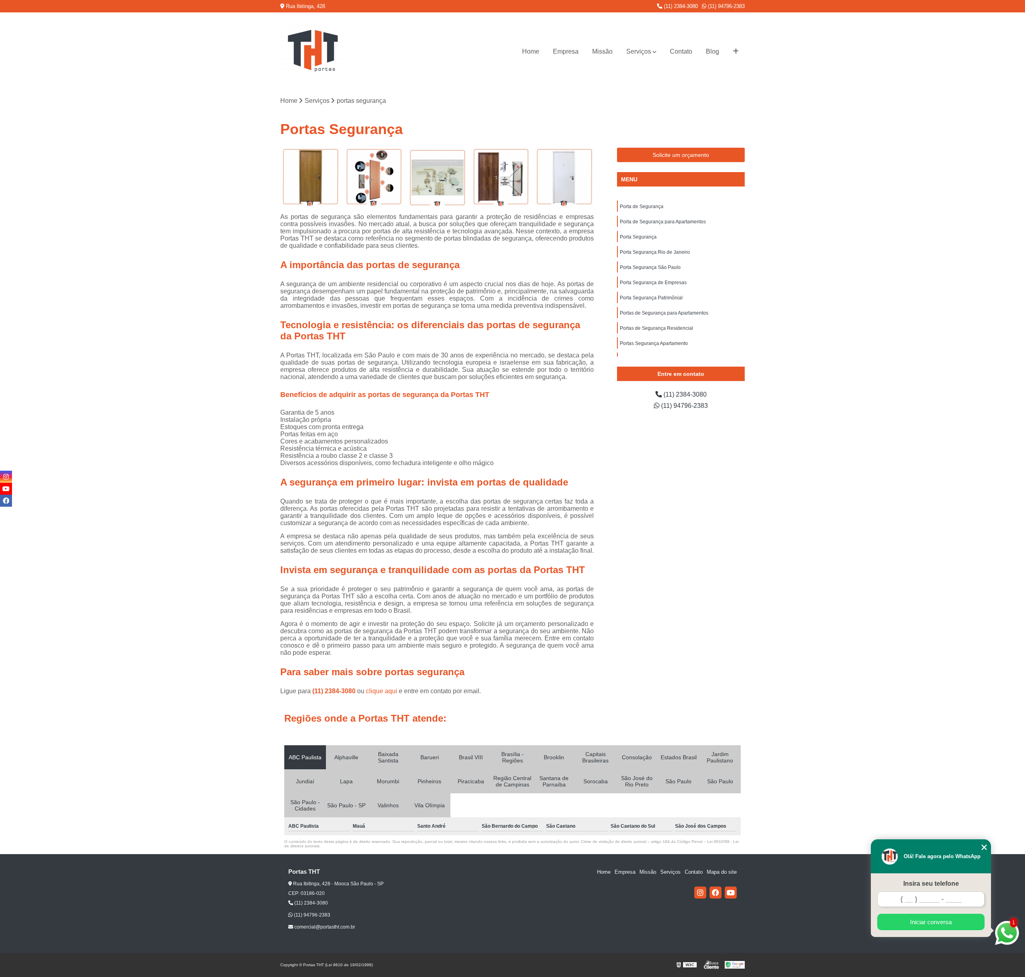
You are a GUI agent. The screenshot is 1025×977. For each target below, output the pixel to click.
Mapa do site (722, 872)
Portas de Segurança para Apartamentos (664, 313)
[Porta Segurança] (437, 177)
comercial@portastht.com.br (324, 927)
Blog (712, 51)
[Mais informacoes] (736, 52)
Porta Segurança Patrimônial (651, 298)
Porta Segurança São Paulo (650, 267)
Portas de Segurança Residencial (656, 328)
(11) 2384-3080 (680, 6)
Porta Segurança (638, 237)
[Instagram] (700, 893)
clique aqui (381, 691)
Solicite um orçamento (681, 155)
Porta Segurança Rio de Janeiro (655, 252)
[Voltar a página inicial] (312, 52)
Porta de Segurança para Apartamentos (663, 222)
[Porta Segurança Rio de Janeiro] (501, 177)
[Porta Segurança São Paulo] (564, 177)
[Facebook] (715, 893)
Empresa (566, 51)
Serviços (638, 51)
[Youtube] (731, 893)
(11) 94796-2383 (725, 6)
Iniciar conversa (931, 922)
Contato (681, 51)
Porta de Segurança (641, 206)
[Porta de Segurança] (310, 177)
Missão (602, 51)
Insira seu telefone (931, 883)
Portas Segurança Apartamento (654, 343)
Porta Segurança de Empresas (653, 282)
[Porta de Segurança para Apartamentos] (374, 177)
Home (530, 51)
